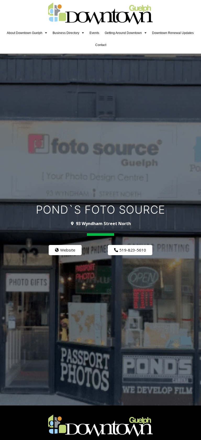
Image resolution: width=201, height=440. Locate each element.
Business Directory (66, 33)
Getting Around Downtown (123, 33)
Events (94, 33)
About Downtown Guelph (24, 33)
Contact (100, 45)
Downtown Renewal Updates (173, 33)
